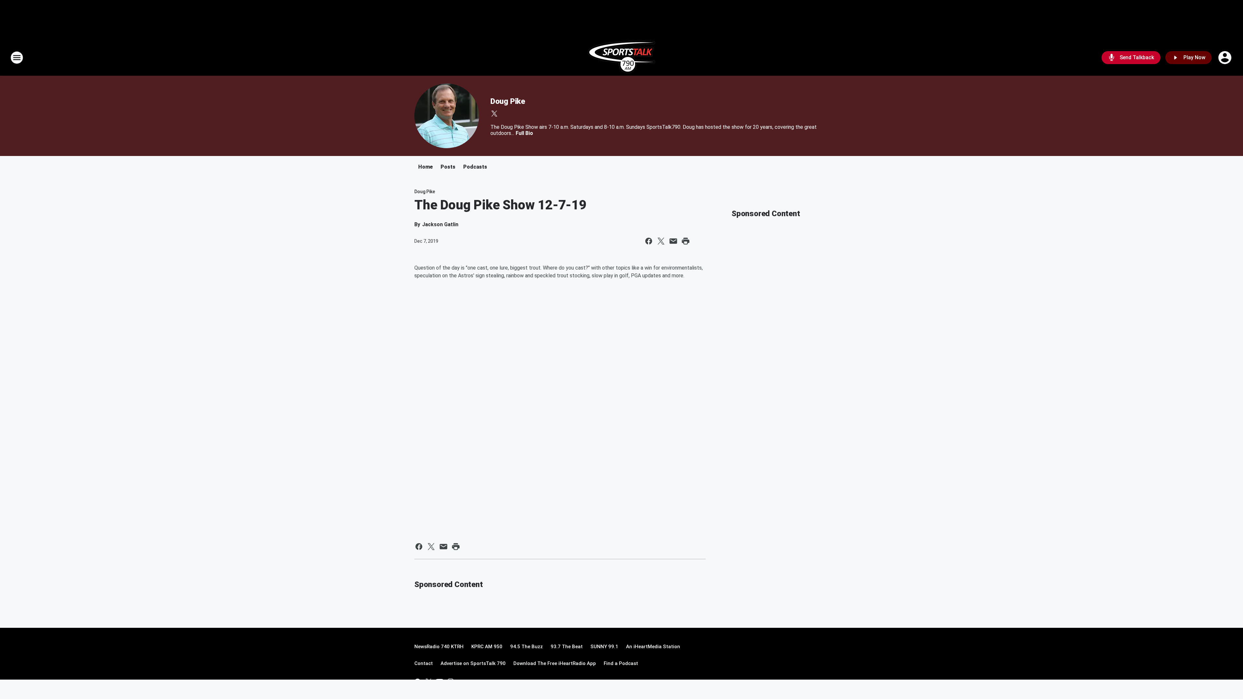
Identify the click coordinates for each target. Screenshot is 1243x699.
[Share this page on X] (661, 241)
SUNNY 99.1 (604, 646)
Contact (423, 663)
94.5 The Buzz (526, 646)
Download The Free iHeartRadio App (554, 663)
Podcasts (475, 167)
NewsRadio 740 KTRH (439, 646)
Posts (448, 167)
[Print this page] (685, 241)
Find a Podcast (621, 663)
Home (425, 167)
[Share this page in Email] (673, 241)
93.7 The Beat (567, 646)
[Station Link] (621, 57)
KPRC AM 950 (486, 646)
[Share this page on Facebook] (648, 241)
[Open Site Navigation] (16, 57)
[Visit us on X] (494, 113)
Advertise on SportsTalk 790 (473, 663)
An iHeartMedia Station (653, 646)
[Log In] (1225, 57)
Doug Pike (507, 101)
